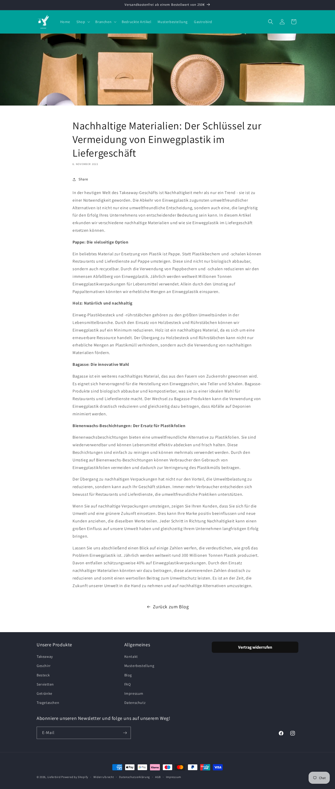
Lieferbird (54, 777)
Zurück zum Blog (171, 607)
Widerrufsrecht (103, 777)
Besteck (43, 675)
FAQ (127, 684)
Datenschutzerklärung (134, 777)
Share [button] (83, 179)
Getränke (44, 693)
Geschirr (44, 665)
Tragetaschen (48, 702)
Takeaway (45, 656)
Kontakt (131, 656)
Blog (128, 675)
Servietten (45, 684)
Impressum (133, 693)
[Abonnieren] (125, 733)
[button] (82, 21)
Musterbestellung (139, 665)
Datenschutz (135, 702)
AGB (158, 777)
